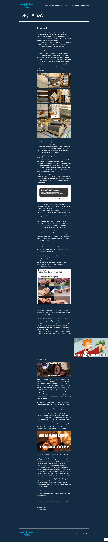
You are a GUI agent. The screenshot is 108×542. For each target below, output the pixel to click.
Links (87, 5)
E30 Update (48, 5)
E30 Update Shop (57, 5)
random (44, 509)
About (67, 5)
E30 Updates (75, 5)
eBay (41, 509)
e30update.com (57, 417)
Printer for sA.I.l (46, 28)
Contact (82, 5)
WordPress (86, 533)
